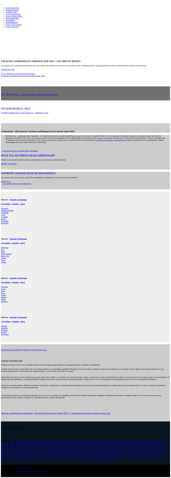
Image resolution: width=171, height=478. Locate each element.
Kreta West (5, 256)
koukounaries (64, 451)
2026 (118, 441)
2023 (103, 441)
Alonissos (4, 208)
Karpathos (4, 223)
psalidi (11, 457)
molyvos (90, 453)
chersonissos (27, 447)
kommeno (4, 451)
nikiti (9, 455)
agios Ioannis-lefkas (121, 443)
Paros (3, 293)
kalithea (29, 449)
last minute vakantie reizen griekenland (25, 441)
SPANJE (18, 350)
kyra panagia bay (120, 451)
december (44, 443)
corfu (35, 447)
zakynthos (99, 459)
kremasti (85, 451)
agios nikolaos (154, 443)
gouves (142, 447)
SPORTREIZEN (12, 23)
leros (2, 453)
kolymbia (159, 449)
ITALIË (33, 350)
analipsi (105, 445)
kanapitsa (79, 449)
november (35, 443)
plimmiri (150, 455)
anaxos (111, 445)
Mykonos (4, 287)
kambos (57, 449)
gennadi (113, 447)
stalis (161, 457)
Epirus (3, 219)
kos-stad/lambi (40, 451)
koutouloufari (75, 451)
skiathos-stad (121, 457)
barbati (164, 445)
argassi (125, 445)
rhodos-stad (45, 457)
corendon (54, 441)
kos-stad (31, 451)
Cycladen (4, 217)
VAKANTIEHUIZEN (14, 16)
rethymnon (30, 457)
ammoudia (82, 445)
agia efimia (66, 443)
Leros (3, 260)
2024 (108, 441)
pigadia (110, 455)
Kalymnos (4, 221)
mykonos (115, 453)
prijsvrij (69, 441)
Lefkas (3, 258)
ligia (13, 453)
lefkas (159, 451)
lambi (144, 451)
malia (47, 453)
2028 (128, 441)
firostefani (94, 447)
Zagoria (4, 332)
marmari (53, 453)
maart (156, 441)
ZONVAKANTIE (12, 8)
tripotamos (39, 459)
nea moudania (159, 453)
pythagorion (19, 457)
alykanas (54, 445)
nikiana (3, 455)
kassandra (105, 449)
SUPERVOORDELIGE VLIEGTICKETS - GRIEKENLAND (24, 113)
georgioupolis (129, 447)
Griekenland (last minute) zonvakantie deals (111, 140)
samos (57, 457)
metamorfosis (80, 453)
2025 (113, 441)
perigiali (78, 455)
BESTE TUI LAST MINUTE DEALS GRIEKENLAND (28, 155)
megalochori (39, 453)
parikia (37, 455)
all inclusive (45, 441)
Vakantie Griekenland (18, 200)
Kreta (3, 252)
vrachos (74, 459)
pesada (99, 455)
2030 (138, 441)
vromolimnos (83, 459)
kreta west (109, 451)
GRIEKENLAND (8, 350)
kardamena (88, 449)
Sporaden (4, 330)
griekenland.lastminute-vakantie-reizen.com (31, 471)
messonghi (70, 453)
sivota (90, 457)
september (20, 443)
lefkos (165, 451)
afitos (58, 443)
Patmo (3, 295)
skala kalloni (103, 457)
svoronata (13, 459)
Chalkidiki (5, 213)
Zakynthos (5, 334)
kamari (50, 449)
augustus (12, 443)
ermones (76, 447)
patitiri (49, 455)
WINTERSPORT (12, 18)
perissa (84, 455)
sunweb (82, 441)
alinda (39, 445)
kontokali (13, 451)
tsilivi (52, 459)
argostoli (132, 445)
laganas (130, 451)
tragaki (25, 459)
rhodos (37, 457)
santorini (74, 457)
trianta (31, 459)
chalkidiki (11, 447)
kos (25, 451)
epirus (69, 447)
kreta (91, 451)
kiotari (131, 449)
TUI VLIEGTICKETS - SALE (15, 108)
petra (105, 455)
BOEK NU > (6, 182)
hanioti (155, 447)
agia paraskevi (86, 443)
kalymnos (43, 449)
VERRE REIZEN (12, 10)
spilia (148, 457)
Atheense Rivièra (7, 211)
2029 (133, 441)
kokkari (143, 449)
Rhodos (4, 297)
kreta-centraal (99, 451)
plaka (117, 455)
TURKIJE (26, 350)
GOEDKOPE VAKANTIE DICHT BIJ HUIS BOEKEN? (28, 173)
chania (18, 447)
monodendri (98, 453)
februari (150, 441)
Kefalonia (4, 248)
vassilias (59, 459)
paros (44, 455)
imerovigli (4, 449)
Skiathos (4, 326)
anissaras (118, 445)
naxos (141, 453)
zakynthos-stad (110, 459)
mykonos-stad (126, 453)
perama (71, 455)
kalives (36, 449)
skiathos (112, 457)
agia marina (75, 443)
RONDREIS (10, 21)
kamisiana (65, 449)
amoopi (89, 445)
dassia (48, 447)
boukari (4, 447)
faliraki (82, 447)
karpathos (97, 449)
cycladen (41, 447)
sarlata (80, 457)
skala (96, 457)
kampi (72, 449)
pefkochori (63, 455)
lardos (149, 451)
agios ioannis (108, 443)
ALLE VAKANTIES (14, 25)
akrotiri (33, 445)
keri (126, 449)
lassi (154, 451)
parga (32, 455)
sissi (85, 457)
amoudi (74, 445)
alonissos (46, 445)
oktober (28, 443)
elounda (63, 447)
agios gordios (97, 443)
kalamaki (22, 449)
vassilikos (66, 459)
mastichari (61, 453)
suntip (75, 441)
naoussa (135, 453)
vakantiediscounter (93, 441)
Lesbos (3, 262)
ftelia (106, 447)
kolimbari (151, 449)
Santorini (4, 302)
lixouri (24, 453)
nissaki (15, 455)
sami (52, 457)
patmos (55, 455)
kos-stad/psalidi (52, 451)
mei (165, 441)
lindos (18, 453)
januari (143, 441)
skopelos (130, 457)
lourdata (31, 453)
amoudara (97, 445)
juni (2, 443)
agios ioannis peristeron (138, 443)
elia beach (55, 447)
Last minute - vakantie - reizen (13, 204)
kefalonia (113, 449)
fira (88, 447)
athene (158, 445)
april (161, 441)
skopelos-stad (140, 457)
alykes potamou (64, 445)
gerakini (120, 447)
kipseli (137, 449)
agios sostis (14, 445)
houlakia (162, 447)
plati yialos (141, 455)
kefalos (121, 449)
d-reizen (62, 441)
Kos (2, 250)
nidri (167, 453)
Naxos (3, 289)
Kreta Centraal (6, 254)
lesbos (8, 453)
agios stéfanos (24, 445)
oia (20, 455)
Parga (3, 291)
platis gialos (131, 455)
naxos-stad (149, 453)
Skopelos (4, 328)
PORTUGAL (42, 350)
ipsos (11, 449)
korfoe (20, 451)
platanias (123, 455)
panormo (25, 455)
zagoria (92, 459)
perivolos (92, 455)
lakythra (137, 451)
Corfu (3, 215)
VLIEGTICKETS (12, 27)
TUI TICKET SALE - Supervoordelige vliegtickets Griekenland (29, 94)
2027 (123, 441)
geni (136, 447)
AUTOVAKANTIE (13, 14)
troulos (46, 459)
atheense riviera (149, 445)
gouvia (148, 447)
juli (6, 443)
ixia (16, 449)
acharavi (52, 443)
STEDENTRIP (11, 12)
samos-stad (65, 457)
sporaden (154, 457)
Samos (3, 299)
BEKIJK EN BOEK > (9, 164)
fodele (101, 447)
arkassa (139, 445)
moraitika (107, 453)
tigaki (20, 459)
